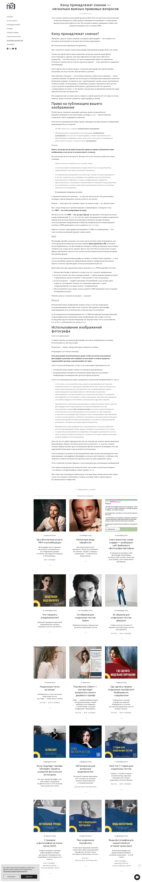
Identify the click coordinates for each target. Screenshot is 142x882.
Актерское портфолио (85, 787)
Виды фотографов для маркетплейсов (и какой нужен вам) (121, 843)
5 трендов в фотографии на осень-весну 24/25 (50, 843)
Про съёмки (50, 560)
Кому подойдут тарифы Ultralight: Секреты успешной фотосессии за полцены (50, 770)
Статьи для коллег (14, 36)
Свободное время (13, 24)
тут (93, 268)
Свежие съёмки (13, 32)
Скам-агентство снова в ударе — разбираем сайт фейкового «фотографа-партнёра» (121, 544)
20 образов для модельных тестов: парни (85, 617)
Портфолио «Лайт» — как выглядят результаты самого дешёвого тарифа (85, 691)
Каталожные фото (50, 868)
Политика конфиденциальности (15, 871)
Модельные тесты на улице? (50, 688)
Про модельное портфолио (85, 841)
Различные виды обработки (85, 541)
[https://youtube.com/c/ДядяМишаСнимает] (13, 49)
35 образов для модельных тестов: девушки (121, 617)
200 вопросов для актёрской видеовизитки (85, 768)
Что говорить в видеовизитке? (50, 616)
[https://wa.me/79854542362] (10, 49)
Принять (29, 877)
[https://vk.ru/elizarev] (7, 49)
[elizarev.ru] (11, 6)
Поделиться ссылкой (86, 489)
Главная (10, 17)
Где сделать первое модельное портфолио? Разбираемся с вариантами (121, 691)
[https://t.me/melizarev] (16, 49)
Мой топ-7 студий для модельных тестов (121, 767)
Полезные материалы (15, 40)
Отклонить (11, 877)
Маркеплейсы (50, 865)
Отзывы (10, 28)
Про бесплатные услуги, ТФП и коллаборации (50, 541)
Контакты (10, 44)
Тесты (114, 633)
